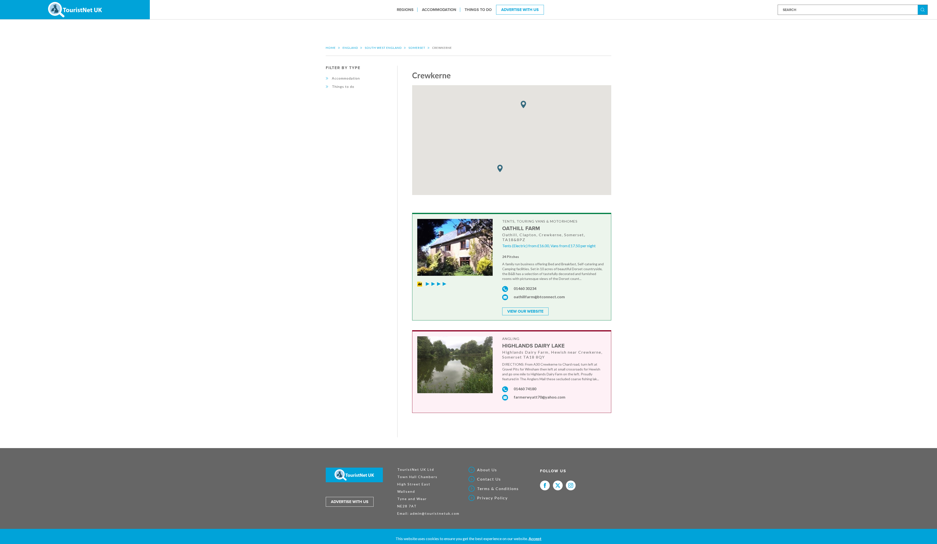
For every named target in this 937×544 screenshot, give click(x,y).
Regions (405, 9)
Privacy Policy (492, 498)
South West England (383, 48)
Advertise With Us (520, 9)
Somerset (416, 48)
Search (923, 9)
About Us (487, 470)
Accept (535, 538)
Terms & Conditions (498, 488)
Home (331, 48)
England (350, 48)
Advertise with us (349, 501)
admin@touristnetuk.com (434, 513)
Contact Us (489, 479)
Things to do (478, 9)
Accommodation (439, 9)
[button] (500, 168)
